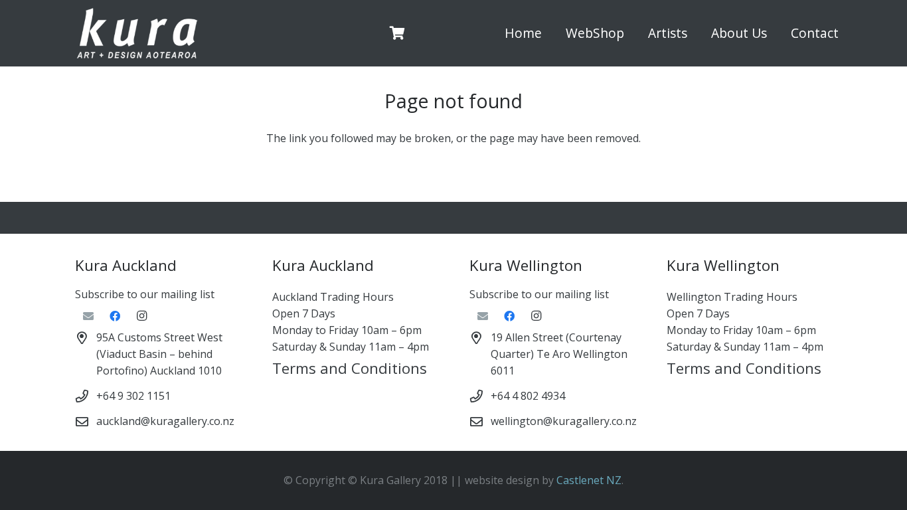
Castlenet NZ (588, 480)
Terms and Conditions (349, 368)
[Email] (88, 316)
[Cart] (397, 33)
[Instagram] (141, 316)
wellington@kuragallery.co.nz (564, 421)
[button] (631, 33)
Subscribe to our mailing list (144, 294)
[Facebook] (115, 316)
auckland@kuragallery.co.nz (165, 421)
